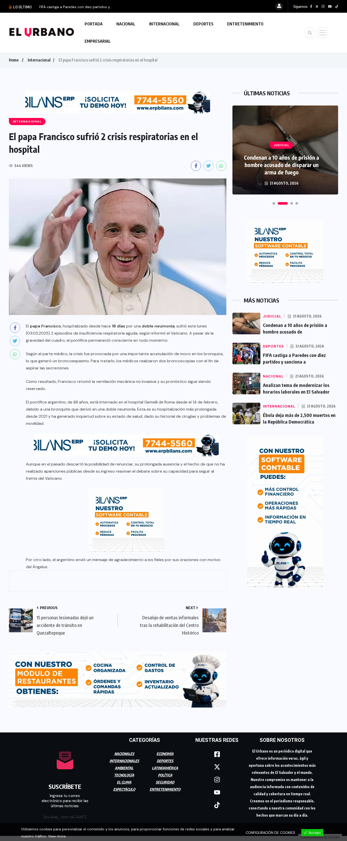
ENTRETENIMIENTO (245, 23)
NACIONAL (125, 23)
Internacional (39, 60)
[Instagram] (217, 779)
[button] (274, 203)
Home (14, 60)
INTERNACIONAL (164, 23)
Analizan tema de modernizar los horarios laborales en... (86, 7)
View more (57, 836)
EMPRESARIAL (98, 41)
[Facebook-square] (217, 754)
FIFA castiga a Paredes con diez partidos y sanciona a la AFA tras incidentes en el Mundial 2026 (282, 165)
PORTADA (94, 23)
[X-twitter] (217, 766)
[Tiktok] (217, 805)
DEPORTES (203, 23)
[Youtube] (217, 792)
